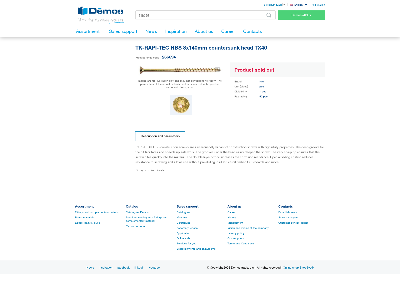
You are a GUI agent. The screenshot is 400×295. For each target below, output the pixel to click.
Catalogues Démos (137, 212)
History (232, 217)
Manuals (182, 217)
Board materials (84, 217)
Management (235, 222)
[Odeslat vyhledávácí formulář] (268, 15)
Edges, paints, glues (87, 222)
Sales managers (288, 217)
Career (231, 212)
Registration (318, 4)
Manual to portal (135, 226)
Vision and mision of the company (248, 227)
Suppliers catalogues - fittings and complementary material (147, 219)
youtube (154, 267)
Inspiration (105, 267)
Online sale (183, 238)
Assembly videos (187, 227)
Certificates (183, 222)
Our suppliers (236, 238)
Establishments (287, 212)
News (90, 267)
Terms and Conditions (241, 243)
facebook (123, 267)
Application (183, 233)
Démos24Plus (301, 15)
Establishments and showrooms (196, 248)
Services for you (186, 243)
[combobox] (298, 4)
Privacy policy (236, 233)
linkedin (139, 267)
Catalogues (183, 212)
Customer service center (293, 222)
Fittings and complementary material (97, 212)
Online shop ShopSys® (298, 267)
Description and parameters (160, 136)
